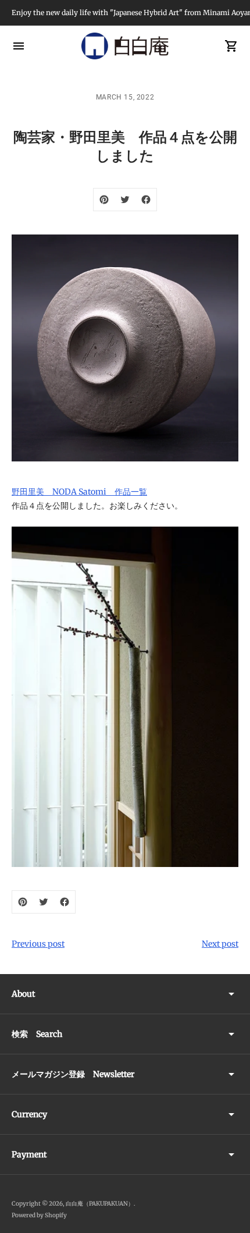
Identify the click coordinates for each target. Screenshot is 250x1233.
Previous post (38, 944)
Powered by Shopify (39, 1215)
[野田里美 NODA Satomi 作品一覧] (125, 697)
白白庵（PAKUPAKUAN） (100, 1203)
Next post (220, 944)
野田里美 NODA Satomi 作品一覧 (79, 491)
